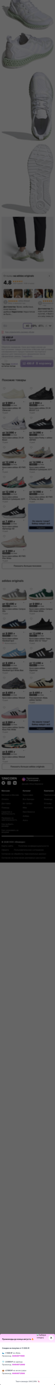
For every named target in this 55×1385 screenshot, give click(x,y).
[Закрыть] (51, 1337)
